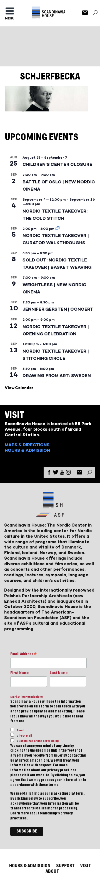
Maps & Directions (27, 444)
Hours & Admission (27, 450)
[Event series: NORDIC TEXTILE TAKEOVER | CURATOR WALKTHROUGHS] (57, 229)
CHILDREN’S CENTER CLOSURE (57, 164)
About (52, 871)
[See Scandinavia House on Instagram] (68, 473)
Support (65, 865)
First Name (19, 673)
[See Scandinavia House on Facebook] (49, 473)
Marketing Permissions (26, 696)
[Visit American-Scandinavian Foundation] (50, 514)
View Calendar (19, 387)
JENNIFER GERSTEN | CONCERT (57, 309)
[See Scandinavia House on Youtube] (62, 473)
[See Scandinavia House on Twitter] (55, 473)
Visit (85, 865)
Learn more (19, 813)
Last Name (59, 673)
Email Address (23, 654)
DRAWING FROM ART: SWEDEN (56, 375)
